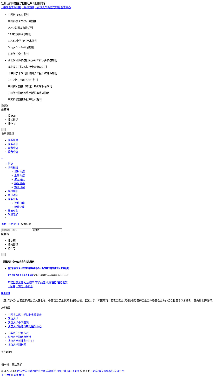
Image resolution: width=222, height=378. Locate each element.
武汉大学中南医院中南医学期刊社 (36, 371)
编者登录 (13, 151)
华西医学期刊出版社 (19, 337)
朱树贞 (24, 275)
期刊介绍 (19, 171)
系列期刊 (28, 7)
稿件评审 (19, 206)
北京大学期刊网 (17, 344)
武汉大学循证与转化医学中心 (53, 7)
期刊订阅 (19, 187)
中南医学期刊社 (11, 7)
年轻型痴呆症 (15, 282)
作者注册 (13, 144)
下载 (19, 286)
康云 (9, 275)
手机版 (28, 286)
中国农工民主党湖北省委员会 (25, 314)
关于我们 (6, 375)
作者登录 (13, 140)
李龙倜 (30, 275)
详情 (11, 286)
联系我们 (18, 375)
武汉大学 (13, 318)
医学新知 (5, 293)
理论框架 (62, 282)
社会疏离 (29, 282)
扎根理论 (51, 282)
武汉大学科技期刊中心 (21, 340)
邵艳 (13, 275)
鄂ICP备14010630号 (68, 371)
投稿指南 (19, 203)
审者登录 (13, 148)
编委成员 (19, 179)
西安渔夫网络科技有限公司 (108, 371)
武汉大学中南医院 (18, 322)
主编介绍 (19, 175)
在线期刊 (13, 224)
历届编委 (19, 183)
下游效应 (40, 282)
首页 (4, 224)
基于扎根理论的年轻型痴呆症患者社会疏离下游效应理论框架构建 (38, 268)
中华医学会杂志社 (18, 333)
